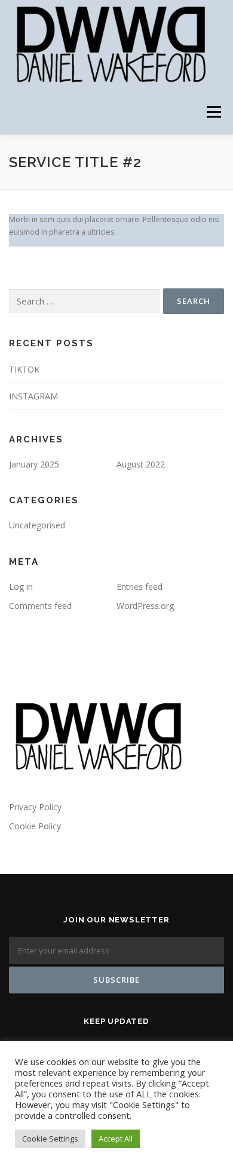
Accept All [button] (116, 1138)
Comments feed (40, 605)
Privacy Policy (35, 807)
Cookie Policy (35, 826)
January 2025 (34, 464)
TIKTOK (24, 369)
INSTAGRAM (33, 396)
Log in (21, 586)
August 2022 (140, 464)
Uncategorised (37, 525)
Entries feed (139, 586)
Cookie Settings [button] (50, 1138)
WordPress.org (145, 605)
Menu (213, 112)
